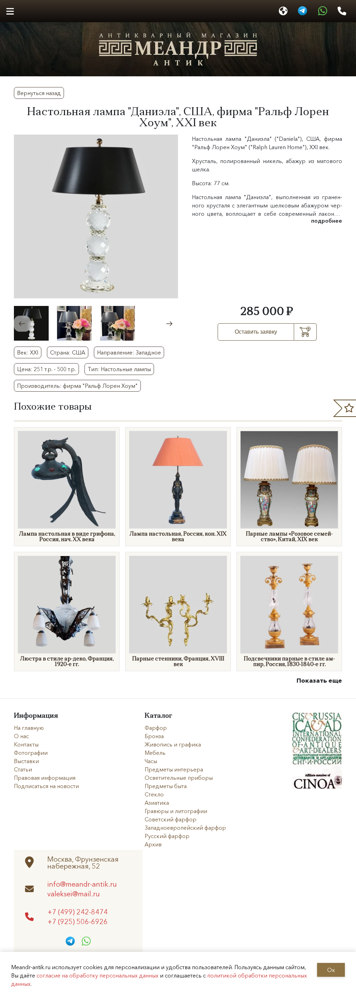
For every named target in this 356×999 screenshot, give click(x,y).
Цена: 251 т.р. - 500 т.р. (46, 369)
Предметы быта (166, 786)
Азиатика (157, 802)
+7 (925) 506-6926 (77, 921)
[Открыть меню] (10, 11)
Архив (153, 844)
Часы (151, 761)
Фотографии (31, 752)
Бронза (154, 736)
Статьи (23, 769)
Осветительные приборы (179, 777)
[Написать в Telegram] (302, 11)
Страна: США (67, 352)
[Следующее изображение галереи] (169, 324)
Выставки (26, 761)
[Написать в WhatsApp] (322, 11)
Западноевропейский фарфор (185, 827)
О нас (21, 736)
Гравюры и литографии (176, 811)
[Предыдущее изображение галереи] (22, 324)
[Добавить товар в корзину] (305, 332)
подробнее (326, 220)
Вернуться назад (39, 93)
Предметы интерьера (174, 769)
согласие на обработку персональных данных (98, 975)
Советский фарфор (170, 819)
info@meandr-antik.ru (82, 883)
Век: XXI (27, 352)
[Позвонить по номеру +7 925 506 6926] (341, 11)
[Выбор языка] (283, 11)
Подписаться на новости (46, 786)
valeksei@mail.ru (73, 893)
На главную (29, 728)
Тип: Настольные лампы (119, 369)
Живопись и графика (173, 744)
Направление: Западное (129, 352)
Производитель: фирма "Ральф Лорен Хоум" (77, 385)
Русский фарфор (167, 836)
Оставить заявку (256, 332)
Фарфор (156, 728)
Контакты (26, 744)
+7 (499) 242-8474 (77, 911)
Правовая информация (44, 777)
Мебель (155, 752)
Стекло (154, 794)
